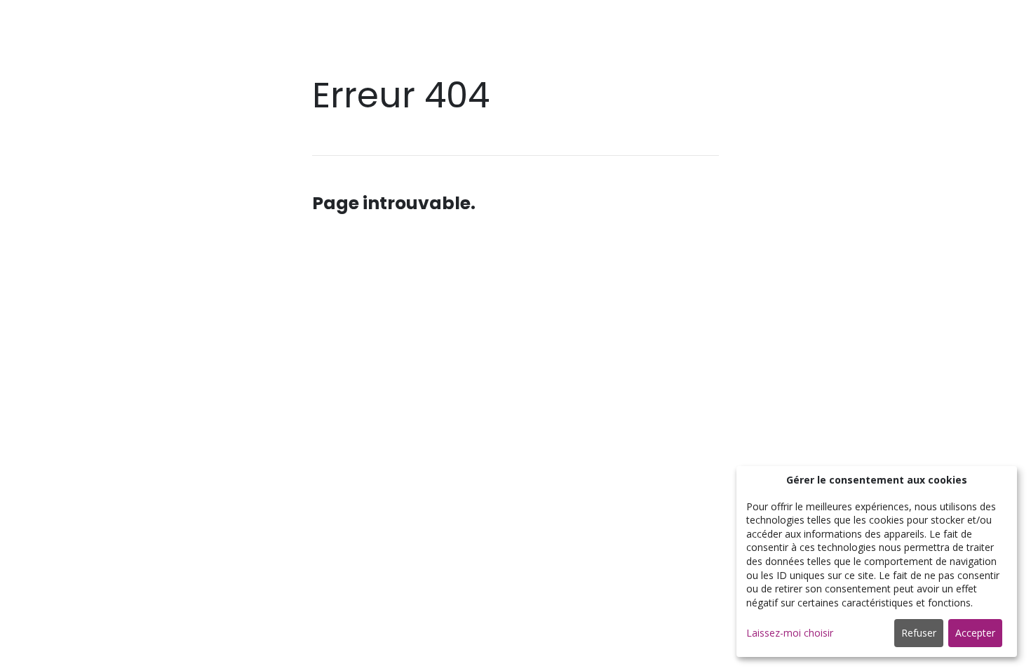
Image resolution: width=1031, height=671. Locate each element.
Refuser (918, 632)
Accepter (975, 632)
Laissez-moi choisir (789, 632)
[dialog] (876, 561)
